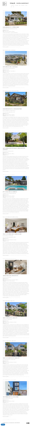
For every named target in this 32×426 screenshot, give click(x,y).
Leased (10, 416)
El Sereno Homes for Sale (12, 213)
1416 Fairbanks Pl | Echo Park (9, 379)
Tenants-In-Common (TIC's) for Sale (21, 255)
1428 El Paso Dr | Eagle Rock (9, 258)
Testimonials (22, 5)
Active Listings (11, 87)
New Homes (16, 5)
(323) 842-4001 (11, 422)
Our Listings (12, 5)
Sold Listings (24, 171)
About (19, 5)
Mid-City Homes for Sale (16, 337)
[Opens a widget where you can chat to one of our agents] (3, 425)
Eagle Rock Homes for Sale (12, 297)
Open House (23, 127)
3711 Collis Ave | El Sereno (9, 174)
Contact (26, 5)
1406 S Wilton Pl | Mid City (9, 300)
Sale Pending (18, 213)
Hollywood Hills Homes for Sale (18, 171)
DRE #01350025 (17, 422)
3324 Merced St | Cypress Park (10, 10)
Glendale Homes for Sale (21, 87)
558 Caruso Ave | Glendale (9, 50)
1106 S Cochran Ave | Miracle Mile (10, 217)
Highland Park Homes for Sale (17, 127)
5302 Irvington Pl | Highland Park (11, 91)
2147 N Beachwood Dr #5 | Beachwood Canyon (14, 131)
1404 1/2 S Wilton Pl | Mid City (9, 340)
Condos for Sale (15, 87)
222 (13, 419)
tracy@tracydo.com (5, 422)
